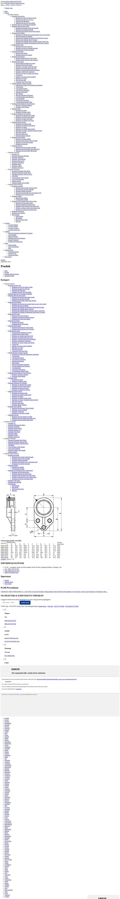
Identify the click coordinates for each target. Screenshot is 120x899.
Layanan (7, 223)
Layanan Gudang (13, 228)
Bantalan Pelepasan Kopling (20, 156)
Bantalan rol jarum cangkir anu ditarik (27, 73)
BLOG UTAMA (59, 606)
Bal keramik (19, 216)
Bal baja (18, 221)
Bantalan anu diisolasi (18, 213)
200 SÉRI (15, 176)
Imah (6, 11)
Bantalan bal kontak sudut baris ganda (27, 28)
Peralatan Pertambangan (15, 241)
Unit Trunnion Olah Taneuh (20, 178)
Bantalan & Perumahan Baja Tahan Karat (24, 201)
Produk (6, 13)
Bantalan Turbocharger (19, 159)
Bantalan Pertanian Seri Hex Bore (22, 174)
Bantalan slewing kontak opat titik (26, 147)
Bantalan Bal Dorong (18, 56)
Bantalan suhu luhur (18, 211)
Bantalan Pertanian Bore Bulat (21, 171)
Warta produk (12, 245)
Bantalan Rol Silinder (18, 33)
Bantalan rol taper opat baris (24, 119)
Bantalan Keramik (17, 186)
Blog (9, 248)
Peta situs (50, 606)
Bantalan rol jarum (21, 78)
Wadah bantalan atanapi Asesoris (21, 83)
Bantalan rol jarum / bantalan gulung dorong (29, 130)
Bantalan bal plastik (21, 198)
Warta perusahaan (13, 247)
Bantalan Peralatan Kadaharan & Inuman (20, 233)
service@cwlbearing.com (12, 641)
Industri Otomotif (13, 240)
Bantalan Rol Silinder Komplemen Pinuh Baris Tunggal (32, 43)
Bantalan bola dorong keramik (25, 194)
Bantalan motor (16, 164)
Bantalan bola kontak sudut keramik (26, 188)
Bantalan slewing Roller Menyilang (26, 151)
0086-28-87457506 (10, 624)
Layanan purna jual (14, 230)
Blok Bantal (19, 93)
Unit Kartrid (19, 87)
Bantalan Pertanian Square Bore (21, 173)
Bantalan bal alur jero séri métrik (25, 23)
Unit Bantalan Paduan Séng (24, 102)
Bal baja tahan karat (21, 220)
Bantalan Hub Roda (18, 162)
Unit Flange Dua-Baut (22, 100)
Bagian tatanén (16, 181)
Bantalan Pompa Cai (18, 161)
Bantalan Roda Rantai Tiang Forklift (26, 141)
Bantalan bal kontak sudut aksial (25, 125)
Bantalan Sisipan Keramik (23, 191)
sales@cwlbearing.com (11, 572)
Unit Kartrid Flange (21, 88)
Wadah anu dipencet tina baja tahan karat (28, 208)
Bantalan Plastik (17, 196)
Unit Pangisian (20, 99)
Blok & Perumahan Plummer (24, 95)
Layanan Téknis (13, 226)
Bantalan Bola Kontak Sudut (20, 26)
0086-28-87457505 (10, 621)
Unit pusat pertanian (18, 179)
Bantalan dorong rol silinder (24, 36)
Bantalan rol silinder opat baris (25, 120)
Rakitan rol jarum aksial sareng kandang (27, 70)
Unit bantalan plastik (22, 199)
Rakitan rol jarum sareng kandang (26, 77)
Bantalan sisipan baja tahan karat (25, 204)
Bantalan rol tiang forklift (23, 139)
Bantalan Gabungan (22, 144)
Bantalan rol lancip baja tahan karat (26, 210)
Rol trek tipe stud (21, 80)
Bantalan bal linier (21, 110)
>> (6, 559)
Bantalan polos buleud (22, 107)
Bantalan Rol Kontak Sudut (24, 65)
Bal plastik (19, 218)
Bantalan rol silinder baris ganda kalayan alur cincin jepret (33, 35)
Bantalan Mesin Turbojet (23, 136)
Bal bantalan (15, 215)
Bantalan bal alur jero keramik (25, 189)
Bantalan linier (16, 109)
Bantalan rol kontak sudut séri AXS (26, 67)
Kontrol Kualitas (13, 255)
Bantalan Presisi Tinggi (19, 122)
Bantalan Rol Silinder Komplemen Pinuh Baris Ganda (32, 38)
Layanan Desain (13, 225)
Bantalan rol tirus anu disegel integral (27, 48)
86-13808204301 (9, 656)
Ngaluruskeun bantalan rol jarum (25, 63)
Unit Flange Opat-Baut (22, 90)
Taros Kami (7, 257)
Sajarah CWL (12, 253)
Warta (6, 243)
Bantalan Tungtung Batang (24, 105)
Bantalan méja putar (22, 134)
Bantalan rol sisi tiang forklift (24, 142)
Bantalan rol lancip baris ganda (25, 117)
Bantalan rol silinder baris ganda (25, 115)
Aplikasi (6, 231)
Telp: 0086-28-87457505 (14, 1)
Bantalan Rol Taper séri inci (24, 46)
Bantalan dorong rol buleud (24, 55)
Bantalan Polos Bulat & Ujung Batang (23, 104)
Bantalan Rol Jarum (18, 62)
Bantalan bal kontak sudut (23, 124)
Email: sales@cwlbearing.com (15, 3)
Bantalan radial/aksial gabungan (25, 72)
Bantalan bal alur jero (18, 16)
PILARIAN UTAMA (72, 606)
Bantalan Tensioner (17, 157)
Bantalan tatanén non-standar (20, 183)
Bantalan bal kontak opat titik (24, 30)
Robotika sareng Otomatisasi (16, 238)
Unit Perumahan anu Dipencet (25, 97)
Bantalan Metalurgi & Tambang (21, 114)
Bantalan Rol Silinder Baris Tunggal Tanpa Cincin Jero (32, 41)
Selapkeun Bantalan (22, 92)
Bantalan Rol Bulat (17, 51)
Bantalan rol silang (21, 127)
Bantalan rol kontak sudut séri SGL (26, 68)
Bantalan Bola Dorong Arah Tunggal (27, 60)
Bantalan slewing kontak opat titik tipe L (28, 149)
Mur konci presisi (21, 132)
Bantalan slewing (17, 146)
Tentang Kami (8, 250)
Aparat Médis (12, 235)
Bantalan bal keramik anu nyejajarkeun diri (28, 193)
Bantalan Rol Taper (18, 45)
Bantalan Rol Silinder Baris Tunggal (26, 40)
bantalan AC (15, 154)
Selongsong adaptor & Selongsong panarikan (29, 85)
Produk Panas (42, 606)
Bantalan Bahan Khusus (11, 274)
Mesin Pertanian (13, 236)
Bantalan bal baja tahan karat (24, 203)
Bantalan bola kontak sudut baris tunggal (28, 31)
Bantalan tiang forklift (18, 137)
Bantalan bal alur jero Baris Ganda (26, 18)
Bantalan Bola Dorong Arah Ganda (26, 58)
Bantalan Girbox (17, 166)
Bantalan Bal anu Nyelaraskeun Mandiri (24, 25)
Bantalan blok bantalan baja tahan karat (27, 206)
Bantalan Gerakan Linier (23, 112)
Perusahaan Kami (13, 252)
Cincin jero (19, 75)
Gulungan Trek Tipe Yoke (23, 82)
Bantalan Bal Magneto (22, 21)
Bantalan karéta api (17, 167)
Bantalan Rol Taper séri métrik (25, 50)
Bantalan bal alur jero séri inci (24, 19)
